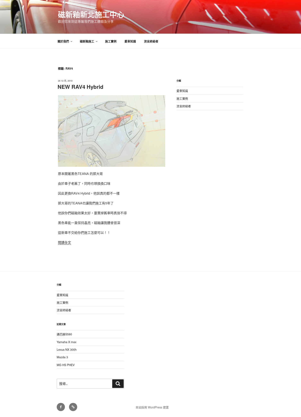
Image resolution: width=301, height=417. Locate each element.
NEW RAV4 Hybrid (80, 86)
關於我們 (63, 41)
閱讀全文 (64, 242)
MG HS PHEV (66, 365)
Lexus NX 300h (67, 349)
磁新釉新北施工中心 (91, 14)
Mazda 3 (62, 357)
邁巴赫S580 (64, 334)
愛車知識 (130, 41)
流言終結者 (151, 41)
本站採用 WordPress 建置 (152, 407)
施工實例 (111, 41)
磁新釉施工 (87, 41)
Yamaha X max (66, 342)
